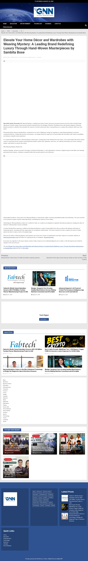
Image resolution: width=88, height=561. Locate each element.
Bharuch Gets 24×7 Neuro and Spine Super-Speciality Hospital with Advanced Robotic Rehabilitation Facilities (15, 448)
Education (13, 23)
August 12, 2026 (66, 452)
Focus (4, 392)
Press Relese (6, 410)
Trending (5, 419)
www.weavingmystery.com (11, 237)
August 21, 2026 (8, 294)
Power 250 (6, 407)
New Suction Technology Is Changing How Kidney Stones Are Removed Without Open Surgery (43, 448)
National (5, 398)
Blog (4, 380)
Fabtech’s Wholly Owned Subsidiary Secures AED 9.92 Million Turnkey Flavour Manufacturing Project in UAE (15, 290)
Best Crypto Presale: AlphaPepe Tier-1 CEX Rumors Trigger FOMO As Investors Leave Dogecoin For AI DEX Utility (64, 350)
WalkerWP (59, 558)
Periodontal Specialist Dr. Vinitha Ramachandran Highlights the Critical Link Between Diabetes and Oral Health (71, 448)
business (34, 57)
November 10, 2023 (17, 57)
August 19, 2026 (38, 452)
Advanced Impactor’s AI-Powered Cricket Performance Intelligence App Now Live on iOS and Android (71, 290)
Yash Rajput (7, 57)
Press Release (7, 27)
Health (5, 394)
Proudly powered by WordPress (34, 558)
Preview (5, 412)
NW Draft (5, 401)
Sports (5, 414)
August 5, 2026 (9, 476)
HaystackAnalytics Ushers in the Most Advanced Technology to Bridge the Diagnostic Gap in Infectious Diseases (22, 370)
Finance (5, 390)
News (4, 399)
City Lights (25, 248)
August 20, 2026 (9, 452)
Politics (5, 405)
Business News (7, 383)
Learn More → (44, 319)
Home (5, 23)
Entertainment (25, 23)
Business (48, 23)
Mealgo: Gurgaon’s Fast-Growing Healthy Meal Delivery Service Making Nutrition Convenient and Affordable (43, 290)
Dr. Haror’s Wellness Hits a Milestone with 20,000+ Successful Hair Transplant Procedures (13, 471)
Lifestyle (58, 23)
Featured (5, 389)
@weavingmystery (49, 237)
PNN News (6, 403)
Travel (4, 417)
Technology (38, 23)
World (4, 421)
